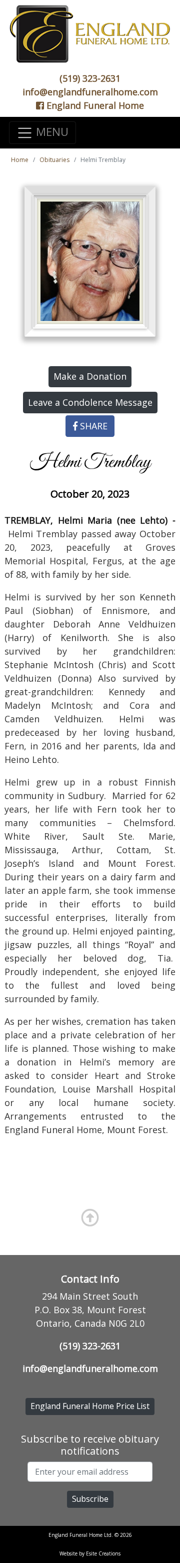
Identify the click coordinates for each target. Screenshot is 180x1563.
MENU (50, 131)
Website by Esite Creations (90, 1553)
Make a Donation (90, 376)
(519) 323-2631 (90, 78)
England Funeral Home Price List (90, 1406)
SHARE (93, 426)
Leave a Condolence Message (90, 402)
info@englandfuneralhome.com (90, 92)
